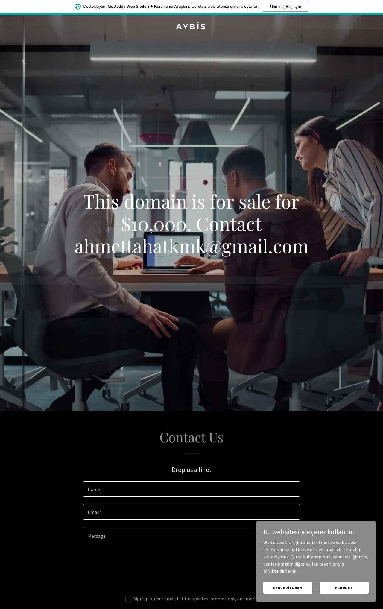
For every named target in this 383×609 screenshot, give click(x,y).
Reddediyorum (288, 587)
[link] (192, 28)
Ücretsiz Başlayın (285, 6)
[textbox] (191, 489)
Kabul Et (344, 587)
